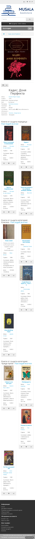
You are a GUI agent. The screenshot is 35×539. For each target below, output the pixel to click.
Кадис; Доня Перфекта (14, 34)
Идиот (26, 142)
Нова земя (8, 241)
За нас (3, 506)
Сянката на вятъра (9, 382)
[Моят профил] (25, 2)
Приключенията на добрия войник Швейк (26, 188)
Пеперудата (26, 382)
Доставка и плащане (6, 508)
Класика (11, 113)
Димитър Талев (26, 246)
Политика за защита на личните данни (11, 510)
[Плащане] (32, 2)
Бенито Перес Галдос (12, 97)
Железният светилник (26, 241)
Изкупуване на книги (6, 514)
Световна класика (12, 104)
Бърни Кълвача (26, 425)
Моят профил (5, 525)
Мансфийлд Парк (8, 330)
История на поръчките (7, 527)
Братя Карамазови (8, 188)
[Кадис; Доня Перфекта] (17, 59)
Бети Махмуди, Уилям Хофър (7, 472)
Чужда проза (17, 113)
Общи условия (5, 512)
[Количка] (29, 2)
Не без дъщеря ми (8, 467)
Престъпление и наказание (9, 143)
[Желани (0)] (27, 2)
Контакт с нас (4, 518)
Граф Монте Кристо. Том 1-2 (26, 283)
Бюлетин (3, 531)
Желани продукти (6, 529)
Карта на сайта (5, 520)
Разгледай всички (9, 124)
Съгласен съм (29, 537)
